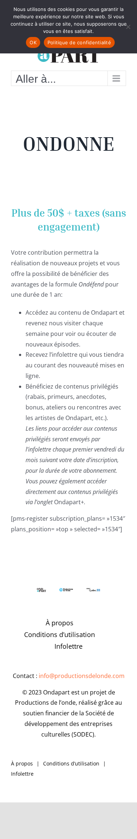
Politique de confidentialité (79, 42)
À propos (59, 622)
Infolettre (68, 646)
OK (33, 42)
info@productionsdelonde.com (82, 676)
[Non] (128, 26)
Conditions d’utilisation (59, 634)
